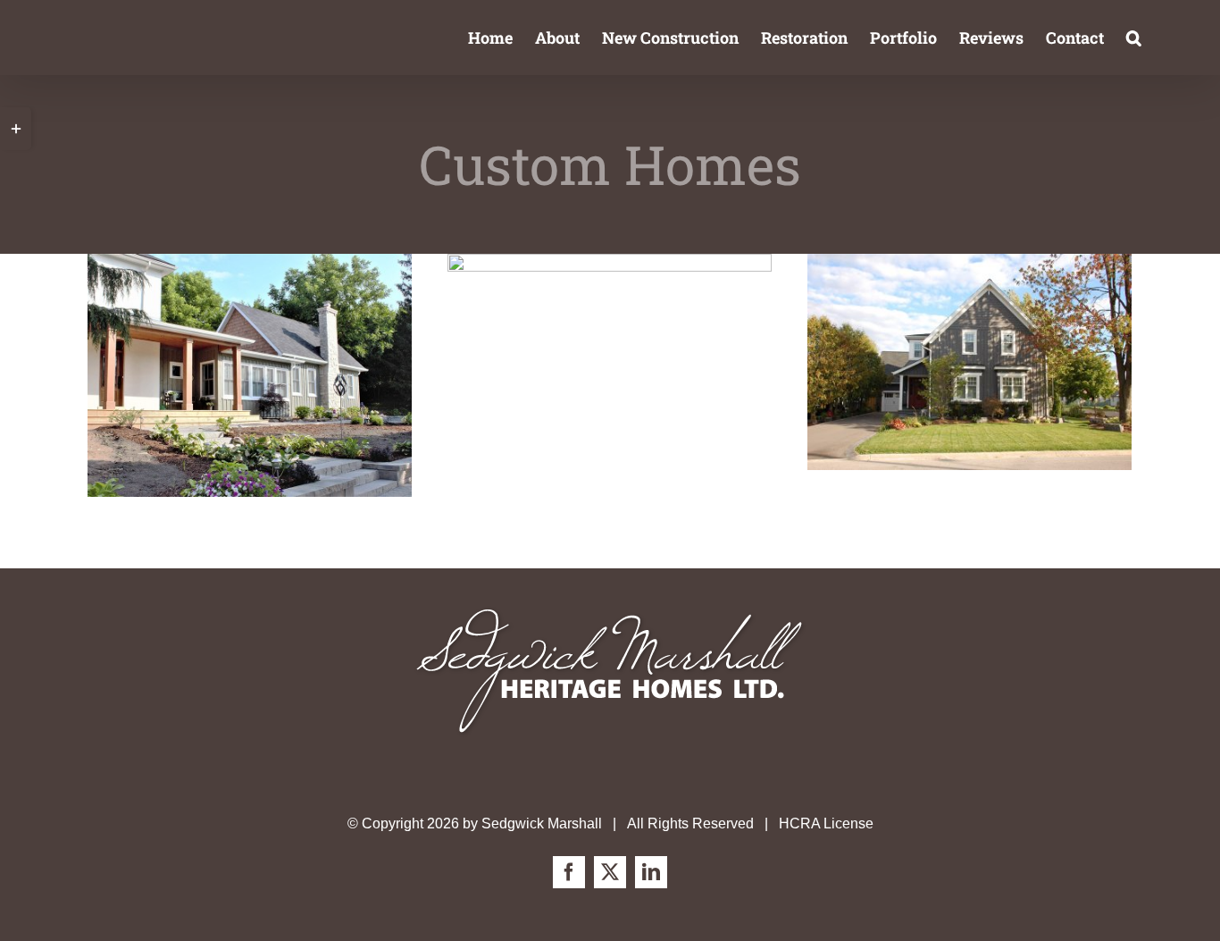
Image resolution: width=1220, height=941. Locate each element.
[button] (1133, 37)
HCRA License (826, 823)
